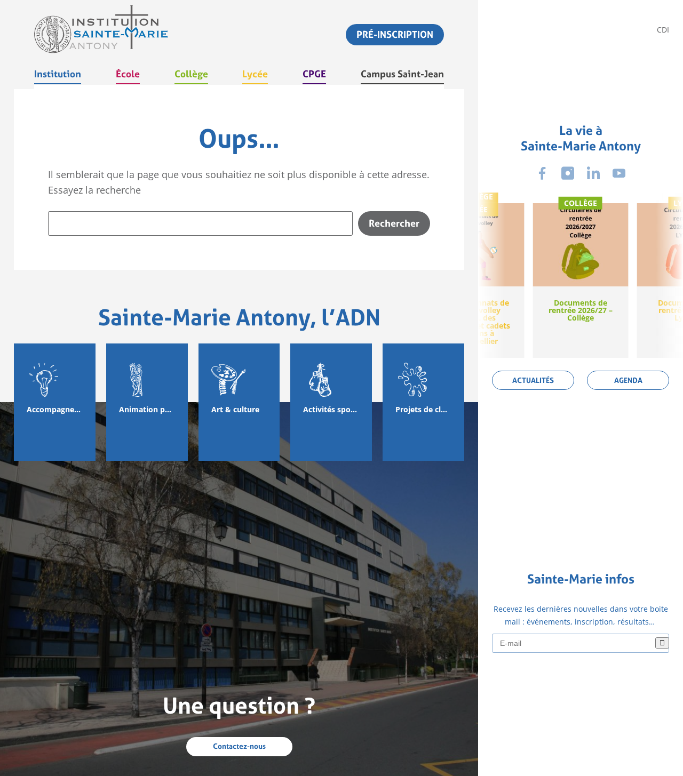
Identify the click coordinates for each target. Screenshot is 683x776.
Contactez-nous (239, 746)
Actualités (533, 380)
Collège (580, 203)
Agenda (628, 380)
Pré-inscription (394, 34)
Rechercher (394, 223)
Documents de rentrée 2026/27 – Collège (581, 310)
